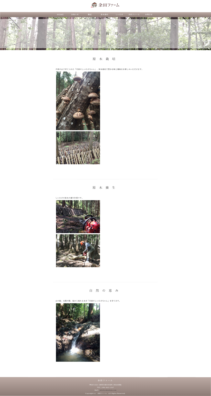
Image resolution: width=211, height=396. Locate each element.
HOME (60, 14)
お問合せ (149, 14)
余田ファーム (134, 14)
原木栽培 (104, 14)
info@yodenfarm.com (108, 390)
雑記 (90, 14)
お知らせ (75, 14)
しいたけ (119, 14)
